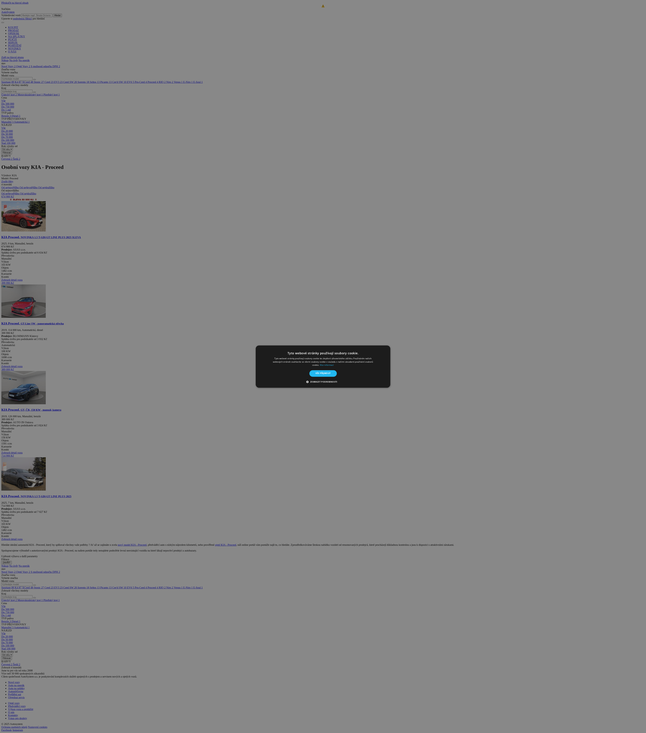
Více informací (327, 365)
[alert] (323, 366)
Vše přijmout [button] (323, 373)
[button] (323, 381)
